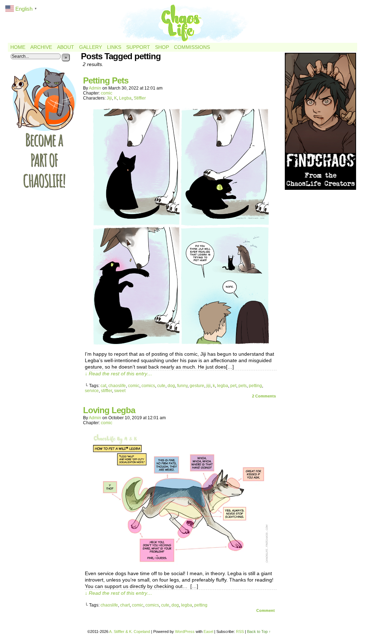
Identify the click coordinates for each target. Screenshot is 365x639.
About (65, 47)
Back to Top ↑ (259, 631)
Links (114, 47)
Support (138, 47)
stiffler (106, 390)
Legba (125, 98)
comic (106, 93)
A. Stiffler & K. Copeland (129, 631)
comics (148, 385)
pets (242, 385)
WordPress (185, 631)
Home (17, 47)
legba (222, 385)
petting (255, 385)
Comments (264, 396)
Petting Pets (105, 80)
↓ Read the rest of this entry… (118, 373)
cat (103, 385)
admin (95, 88)
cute (161, 385)
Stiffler (140, 98)
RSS (240, 631)
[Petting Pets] (181, 344)
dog (171, 385)
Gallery (90, 47)
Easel (208, 631)
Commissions (192, 47)
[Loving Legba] (181, 563)
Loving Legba (109, 410)
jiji (208, 385)
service (92, 390)
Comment (266, 610)
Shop (162, 47)
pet (233, 385)
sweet (119, 390)
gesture (197, 385)
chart (125, 605)
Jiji (109, 98)
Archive (41, 47)
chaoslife (117, 385)
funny (182, 385)
